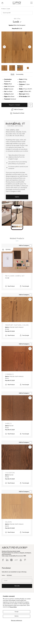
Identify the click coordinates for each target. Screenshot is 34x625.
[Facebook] (3, 560)
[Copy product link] (20, 21)
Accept (16, 611)
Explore (17, 197)
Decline (16, 616)
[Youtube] (21, 560)
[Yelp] (16, 560)
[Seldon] (17, 506)
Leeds (16, 22)
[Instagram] (11, 560)
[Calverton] (17, 457)
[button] (31, 3)
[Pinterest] (25, 560)
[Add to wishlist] (30, 250)
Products (3, 8)
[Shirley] (17, 407)
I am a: (3, 575)
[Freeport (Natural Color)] (17, 309)
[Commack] (17, 358)
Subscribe (17, 586)
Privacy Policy (13, 607)
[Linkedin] (7, 560)
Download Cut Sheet (18, 113)
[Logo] (17, 3)
